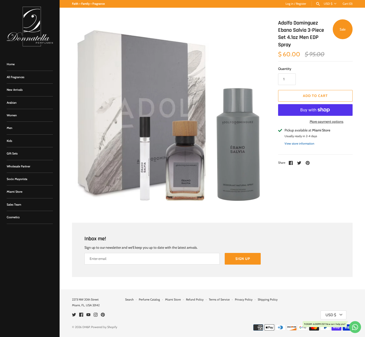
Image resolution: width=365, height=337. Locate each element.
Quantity (284, 68)
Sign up (242, 258)
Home (11, 64)
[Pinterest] (103, 315)
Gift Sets (12, 153)
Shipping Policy (268, 299)
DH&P (86, 327)
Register (301, 3)
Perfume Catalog (149, 299)
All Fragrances (15, 77)
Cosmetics (13, 217)
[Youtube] (88, 315)
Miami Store (14, 191)
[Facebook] (81, 315)
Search (129, 299)
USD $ (328, 3)
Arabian (12, 102)
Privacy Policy (244, 299)
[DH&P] (30, 26)
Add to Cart (315, 95)
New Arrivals (15, 90)
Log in (289, 3)
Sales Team (14, 204)
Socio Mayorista (17, 179)
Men (9, 128)
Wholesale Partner (18, 166)
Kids (9, 141)
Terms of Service (219, 299)
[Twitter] (74, 315)
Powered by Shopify (104, 327)
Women (12, 115)
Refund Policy (195, 299)
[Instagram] (96, 315)
